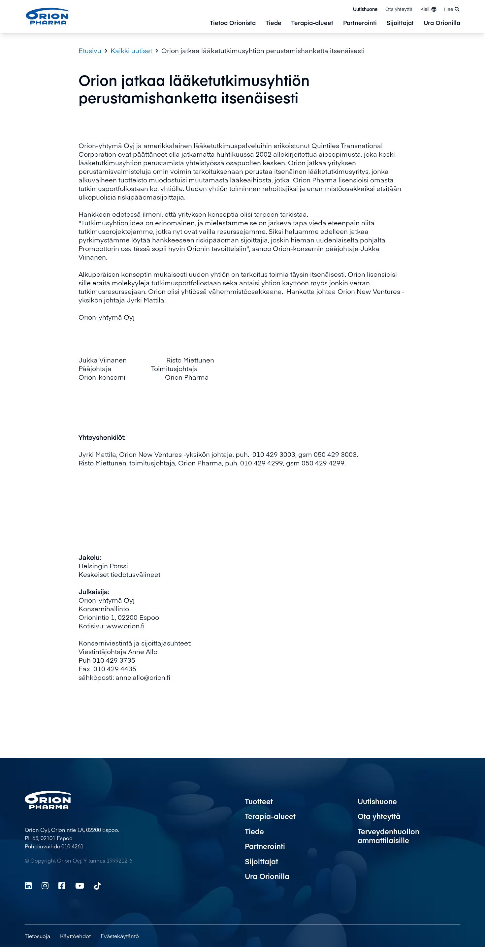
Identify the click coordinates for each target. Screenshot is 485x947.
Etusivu (90, 50)
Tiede (273, 23)
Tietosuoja (37, 935)
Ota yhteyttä (398, 9)
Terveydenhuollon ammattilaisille (388, 835)
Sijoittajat (400, 23)
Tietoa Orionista (233, 23)
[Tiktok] (97, 885)
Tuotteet (259, 801)
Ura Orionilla (442, 23)
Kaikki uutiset (131, 50)
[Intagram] (45, 885)
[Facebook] (61, 885)
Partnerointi (360, 23)
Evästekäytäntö (120, 935)
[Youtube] (79, 885)
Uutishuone (365, 9)
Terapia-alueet (312, 23)
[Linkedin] (28, 885)
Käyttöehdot (75, 935)
